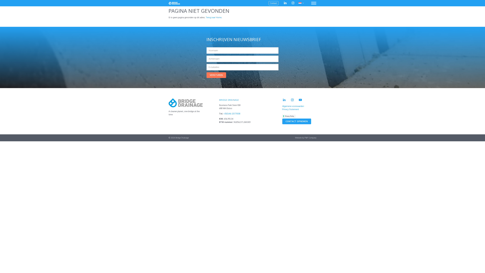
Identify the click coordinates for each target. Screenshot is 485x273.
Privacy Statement (290, 109)
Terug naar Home (214, 17)
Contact (273, 3)
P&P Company (310, 138)
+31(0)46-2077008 (232, 113)
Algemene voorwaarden (293, 106)
